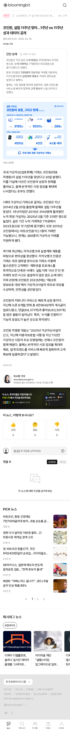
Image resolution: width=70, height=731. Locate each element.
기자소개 (18, 689)
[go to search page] (65, 5)
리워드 (48, 728)
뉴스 (8, 728)
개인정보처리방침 (22, 694)
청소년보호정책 (40, 694)
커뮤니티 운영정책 (45, 689)
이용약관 (7, 694)
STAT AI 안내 (29, 54)
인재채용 (30, 689)
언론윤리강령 (56, 694)
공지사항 (7, 689)
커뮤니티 (21, 728)
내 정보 (61, 728)
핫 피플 (35, 728)
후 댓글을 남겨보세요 (27, 450)
